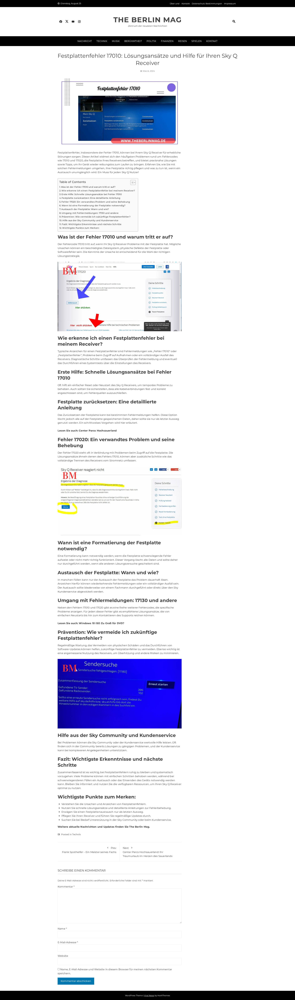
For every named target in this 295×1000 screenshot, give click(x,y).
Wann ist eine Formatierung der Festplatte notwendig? (93, 205)
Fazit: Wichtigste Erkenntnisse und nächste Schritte (91, 224)
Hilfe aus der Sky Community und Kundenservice (90, 220)
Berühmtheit (133, 41)
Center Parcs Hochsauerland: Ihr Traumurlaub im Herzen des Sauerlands (147, 852)
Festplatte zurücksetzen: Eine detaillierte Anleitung (91, 198)
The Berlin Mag (147, 19)
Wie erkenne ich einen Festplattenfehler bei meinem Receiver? (98, 190)
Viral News (149, 995)
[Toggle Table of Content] (131, 182)
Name (62, 928)
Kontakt (186, 3)
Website (63, 955)
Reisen (182, 41)
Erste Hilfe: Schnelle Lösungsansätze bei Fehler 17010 (91, 194)
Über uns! (175, 3)
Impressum (230, 3)
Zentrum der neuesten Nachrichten (147, 26)
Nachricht (84, 41)
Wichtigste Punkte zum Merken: (80, 228)
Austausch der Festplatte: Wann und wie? (85, 209)
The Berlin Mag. (139, 826)
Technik (101, 41)
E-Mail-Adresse (68, 942)
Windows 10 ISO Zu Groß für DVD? (101, 623)
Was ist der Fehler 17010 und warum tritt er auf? (88, 187)
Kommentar (66, 886)
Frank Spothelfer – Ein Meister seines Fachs (89, 850)
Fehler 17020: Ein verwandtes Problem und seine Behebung (95, 201)
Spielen (196, 41)
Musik (116, 41)
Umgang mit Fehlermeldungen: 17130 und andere (90, 213)
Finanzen (167, 41)
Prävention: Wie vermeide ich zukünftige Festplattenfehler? (96, 216)
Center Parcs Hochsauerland (98, 430)
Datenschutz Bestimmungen (207, 3)
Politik (151, 41)
